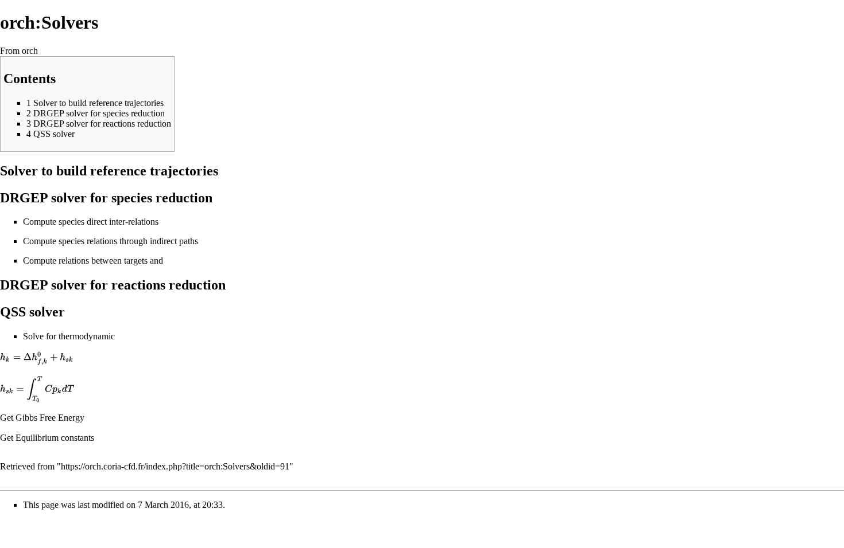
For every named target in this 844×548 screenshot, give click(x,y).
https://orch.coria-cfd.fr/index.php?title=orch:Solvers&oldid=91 (175, 466)
